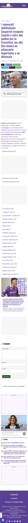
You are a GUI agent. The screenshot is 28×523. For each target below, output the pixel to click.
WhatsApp (17, 64)
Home (3, 21)
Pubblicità (14, 495)
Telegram (5, 67)
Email (19, 67)
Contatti (14, 498)
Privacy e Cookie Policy (14, 502)
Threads (13, 67)
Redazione (4, 61)
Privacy (1, 515)
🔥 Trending (4, 439)
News (7, 21)
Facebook (9, 64)
